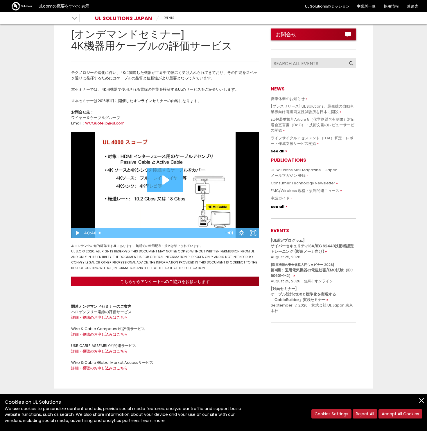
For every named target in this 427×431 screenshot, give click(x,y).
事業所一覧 (366, 6)
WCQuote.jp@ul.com (105, 123)
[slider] (160, 233)
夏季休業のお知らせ (288, 98)
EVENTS (169, 18)
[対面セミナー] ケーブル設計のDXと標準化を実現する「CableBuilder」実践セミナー (303, 294)
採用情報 (391, 6)
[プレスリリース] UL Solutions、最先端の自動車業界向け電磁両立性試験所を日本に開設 (312, 109)
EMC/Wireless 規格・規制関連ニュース (305, 190)
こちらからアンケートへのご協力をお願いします (165, 281)
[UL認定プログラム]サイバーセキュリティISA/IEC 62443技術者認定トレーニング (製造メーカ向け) (312, 246)
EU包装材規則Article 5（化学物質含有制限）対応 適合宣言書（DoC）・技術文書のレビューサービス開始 (314, 125)
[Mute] (230, 233)
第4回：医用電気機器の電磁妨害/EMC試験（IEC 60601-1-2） (312, 270)
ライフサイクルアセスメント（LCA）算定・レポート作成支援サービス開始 (312, 140)
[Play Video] (77, 233)
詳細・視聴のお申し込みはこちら (99, 317)
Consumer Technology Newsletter (303, 183)
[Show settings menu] (241, 233)
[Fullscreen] (253, 233)
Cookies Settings (331, 414)
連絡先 (412, 6)
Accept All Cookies (400, 414)
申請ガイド (280, 198)
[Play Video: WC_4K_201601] (165, 180)
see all (277, 151)
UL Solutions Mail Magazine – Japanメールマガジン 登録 (304, 172)
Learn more (153, 420)
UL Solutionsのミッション (327, 6)
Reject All (365, 414)
